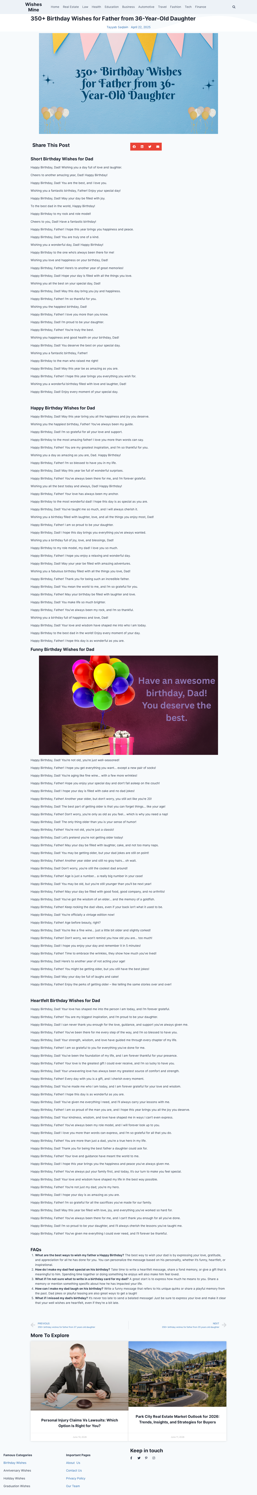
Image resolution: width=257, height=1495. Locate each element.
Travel (162, 7)
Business (128, 7)
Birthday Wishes (14, 1463)
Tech (188, 7)
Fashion (175, 7)
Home (55, 7)
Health (96, 7)
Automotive (146, 7)
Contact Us (74, 1470)
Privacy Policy (75, 1478)
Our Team (73, 1486)
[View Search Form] (234, 7)
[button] (134, 147)
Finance (200, 7)
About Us (73, 1463)
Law (85, 7)
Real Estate (71, 7)
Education (112, 7)
